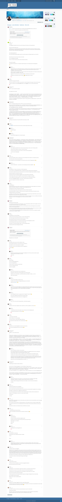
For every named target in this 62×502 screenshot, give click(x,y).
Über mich (27, 25)
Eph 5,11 (10, 28)
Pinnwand (9, 25)
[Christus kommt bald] (51, 14)
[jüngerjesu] (48, 14)
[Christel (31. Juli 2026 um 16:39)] (51, 26)
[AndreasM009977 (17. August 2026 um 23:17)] (47, 26)
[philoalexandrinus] (47, 20)
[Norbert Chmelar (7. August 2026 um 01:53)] (50, 26)
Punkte (25, 20)
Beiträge (13, 20)
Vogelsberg (15, 282)
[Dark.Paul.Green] (46, 20)
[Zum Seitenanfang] (61, 501)
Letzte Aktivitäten (15, 25)
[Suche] (54, 1)
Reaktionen (22, 25)
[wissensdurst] (52, 14)
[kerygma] (46, 14)
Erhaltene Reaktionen (19, 20)
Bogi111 (12, 125)
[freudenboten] (47, 14)
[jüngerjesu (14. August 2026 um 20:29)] (48, 26)
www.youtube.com (27, 230)
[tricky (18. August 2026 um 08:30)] (46, 26)
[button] (39, 22)
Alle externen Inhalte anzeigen (20, 233)
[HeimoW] (50, 14)
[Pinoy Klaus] (54, 14)
